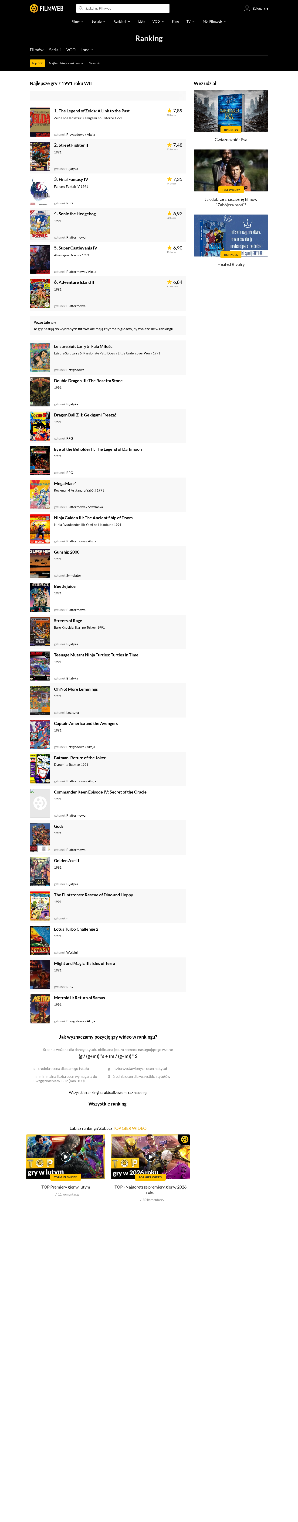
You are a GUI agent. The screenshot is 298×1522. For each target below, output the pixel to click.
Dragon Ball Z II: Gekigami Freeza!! (86, 414)
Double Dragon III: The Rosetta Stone (88, 380)
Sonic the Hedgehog (77, 213)
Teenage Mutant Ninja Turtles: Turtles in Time (96, 654)
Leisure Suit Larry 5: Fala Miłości (84, 346)
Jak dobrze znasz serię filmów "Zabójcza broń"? (231, 202)
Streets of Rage (68, 620)
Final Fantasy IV (73, 179)
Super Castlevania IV (78, 247)
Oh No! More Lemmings (76, 689)
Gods (59, 826)
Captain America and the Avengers (86, 723)
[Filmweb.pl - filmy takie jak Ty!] (46, 8)
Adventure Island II (76, 282)
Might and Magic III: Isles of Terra (84, 963)
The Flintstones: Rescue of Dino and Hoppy (93, 894)
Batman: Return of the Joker (80, 757)
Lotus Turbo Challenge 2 (76, 929)
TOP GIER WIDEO (129, 1128)
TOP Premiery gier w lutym (65, 1186)
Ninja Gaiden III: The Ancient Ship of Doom (93, 517)
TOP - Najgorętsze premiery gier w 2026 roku (150, 1189)
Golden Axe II (66, 860)
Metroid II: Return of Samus (79, 997)
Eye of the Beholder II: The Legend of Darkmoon (98, 449)
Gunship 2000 (66, 552)
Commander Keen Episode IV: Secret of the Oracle (100, 791)
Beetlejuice (65, 586)
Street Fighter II (73, 145)
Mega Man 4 (65, 483)
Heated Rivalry (231, 264)
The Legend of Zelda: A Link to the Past (94, 110)
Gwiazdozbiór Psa (231, 139)
